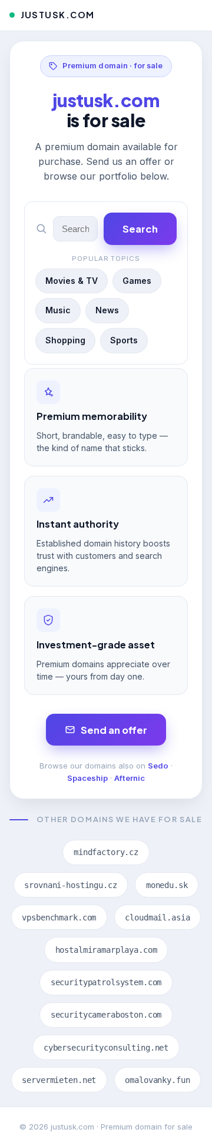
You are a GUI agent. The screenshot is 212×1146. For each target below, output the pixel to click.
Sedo (158, 765)
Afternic (129, 778)
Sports (124, 340)
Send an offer (114, 730)
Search (140, 229)
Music (58, 310)
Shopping (65, 340)
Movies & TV (71, 281)
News (107, 310)
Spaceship (87, 778)
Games (136, 281)
